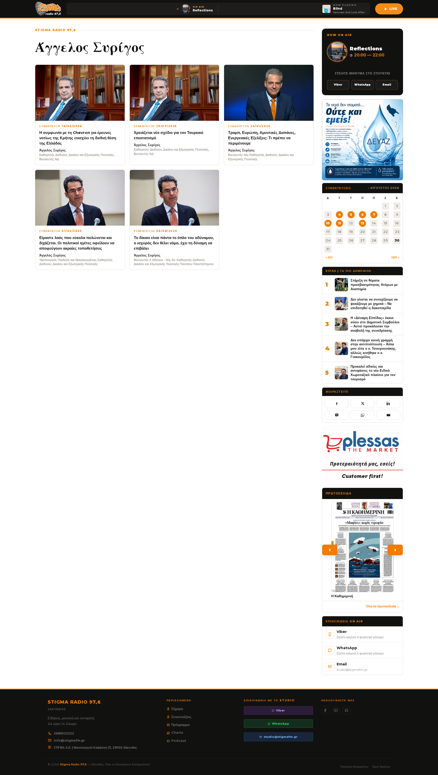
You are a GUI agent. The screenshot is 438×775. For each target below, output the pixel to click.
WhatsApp (362, 84)
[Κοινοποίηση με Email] (388, 415)
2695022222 (64, 733)
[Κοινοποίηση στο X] (362, 403)
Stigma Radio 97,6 (73, 764)
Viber (338, 84)
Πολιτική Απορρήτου (354, 766)
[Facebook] (325, 710)
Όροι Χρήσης (381, 766)
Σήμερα (177, 709)
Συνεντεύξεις (181, 717)
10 (328, 223)
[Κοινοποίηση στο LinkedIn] (388, 403)
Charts (177, 732)
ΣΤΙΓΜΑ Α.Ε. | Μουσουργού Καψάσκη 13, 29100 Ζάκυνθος (95, 747)
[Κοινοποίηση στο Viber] (337, 415)
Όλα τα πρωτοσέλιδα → (383, 606)
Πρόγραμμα (180, 725)
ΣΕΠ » (395, 257)
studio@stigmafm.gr (281, 737)
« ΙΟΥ (329, 257)
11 (339, 223)
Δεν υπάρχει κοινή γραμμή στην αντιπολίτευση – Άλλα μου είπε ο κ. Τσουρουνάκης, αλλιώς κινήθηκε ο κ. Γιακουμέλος (373, 348)
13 (362, 223)
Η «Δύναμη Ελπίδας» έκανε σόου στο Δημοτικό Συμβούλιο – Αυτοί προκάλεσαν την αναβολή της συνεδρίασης (375, 324)
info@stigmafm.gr (69, 740)
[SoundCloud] (346, 710)
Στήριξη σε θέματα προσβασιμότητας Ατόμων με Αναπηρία (374, 284)
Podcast (178, 741)
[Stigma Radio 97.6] (48, 9)
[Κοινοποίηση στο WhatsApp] (362, 415)
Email (386, 84)
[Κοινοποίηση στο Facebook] (337, 403)
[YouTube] (336, 710)
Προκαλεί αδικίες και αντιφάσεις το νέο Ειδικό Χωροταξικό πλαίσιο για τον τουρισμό (373, 372)
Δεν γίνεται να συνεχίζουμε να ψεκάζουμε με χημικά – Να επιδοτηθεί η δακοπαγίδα (374, 303)
